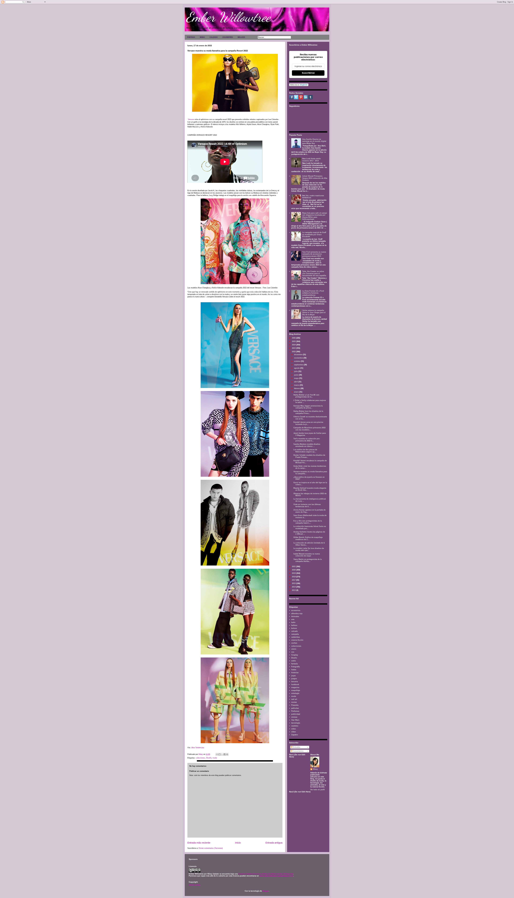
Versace (191, 119)
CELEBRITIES (227, 37)
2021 (294, 567)
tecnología (295, 723)
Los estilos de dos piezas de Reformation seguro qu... (305, 451)
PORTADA (191, 37)
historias (294, 673)
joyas (293, 676)
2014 (294, 587)
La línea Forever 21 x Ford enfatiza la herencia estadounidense (313, 293)
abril (296, 382)
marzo (297, 385)
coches (294, 643)
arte (292, 619)
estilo (293, 661)
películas (295, 708)
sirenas (294, 717)
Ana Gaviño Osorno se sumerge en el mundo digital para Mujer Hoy (314, 141)
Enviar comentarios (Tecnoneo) (211, 848)
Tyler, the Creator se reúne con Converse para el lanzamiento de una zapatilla (314, 273)
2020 (294, 570)
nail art (294, 699)
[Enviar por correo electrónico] (217, 754)
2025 (294, 341)
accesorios (295, 610)
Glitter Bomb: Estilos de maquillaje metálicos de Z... (308, 538)
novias (294, 702)
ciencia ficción (297, 640)
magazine (295, 687)
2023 (294, 348)
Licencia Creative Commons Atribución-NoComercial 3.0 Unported (265, 874)
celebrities (295, 637)
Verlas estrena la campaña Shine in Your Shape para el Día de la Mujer (314, 312)
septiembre (299, 365)
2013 (294, 590)
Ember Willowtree (228, 17)
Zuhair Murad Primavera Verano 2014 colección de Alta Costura (314, 178)
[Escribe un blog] (219, 754)
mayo (296, 378)
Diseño (208, 758)
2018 (294, 577)
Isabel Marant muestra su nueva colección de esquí (306, 555)
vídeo (293, 732)
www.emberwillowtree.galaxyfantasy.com (276, 876)
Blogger (265, 891)
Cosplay (294, 655)
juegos (294, 679)
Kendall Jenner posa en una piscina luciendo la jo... (308, 423)
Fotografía (295, 667)
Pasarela (294, 705)
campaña (295, 634)
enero (296, 392)
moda (215, 758)
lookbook (295, 684)
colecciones (200, 758)
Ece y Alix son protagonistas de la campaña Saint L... (307, 522)
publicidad (295, 714)
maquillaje (295, 690)
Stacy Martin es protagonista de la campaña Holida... (307, 560)
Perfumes (295, 711)
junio (296, 375)
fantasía (294, 664)
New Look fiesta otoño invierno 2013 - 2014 (311, 160)
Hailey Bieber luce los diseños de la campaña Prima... (308, 412)
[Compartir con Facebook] (224, 754)
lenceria (294, 682)
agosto (297, 368)
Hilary (315, 769)
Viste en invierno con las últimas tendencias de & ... (307, 505)
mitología (295, 693)
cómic (293, 649)
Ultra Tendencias (198, 748)
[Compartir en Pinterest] (227, 754)
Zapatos (294, 735)
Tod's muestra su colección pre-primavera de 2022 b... (306, 440)
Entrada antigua (273, 842)
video (293, 729)
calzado (294, 631)
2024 (294, 345)
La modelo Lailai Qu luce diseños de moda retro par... (308, 549)
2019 (294, 573)
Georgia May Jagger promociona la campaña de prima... (308, 407)
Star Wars (295, 720)
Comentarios (297, 751)
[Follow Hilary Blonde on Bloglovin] (298, 85)
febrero (297, 388)
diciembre (298, 355)
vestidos (294, 726)
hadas (293, 670)
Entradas (296, 747)
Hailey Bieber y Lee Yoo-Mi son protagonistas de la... (306, 396)
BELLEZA (241, 37)
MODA (202, 37)
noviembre (298, 358)
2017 (294, 580)
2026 (294, 338)
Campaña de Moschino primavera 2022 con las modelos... (309, 429)
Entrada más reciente (198, 842)
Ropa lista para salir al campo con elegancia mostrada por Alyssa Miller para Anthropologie (314, 216)
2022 (294, 352)
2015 (294, 583)
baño (293, 622)
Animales (295, 616)
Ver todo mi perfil (317, 790)
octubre (297, 361)
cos (292, 652)
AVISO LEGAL (195, 885)
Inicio (238, 842)
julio (296, 371)
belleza (294, 625)
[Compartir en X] (222, 754)
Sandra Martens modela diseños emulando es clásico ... (306, 445)
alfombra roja (296, 614)
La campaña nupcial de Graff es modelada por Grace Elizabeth (314, 234)
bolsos (294, 628)
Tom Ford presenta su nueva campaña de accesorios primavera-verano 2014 (314, 254)
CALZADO (214, 37)
